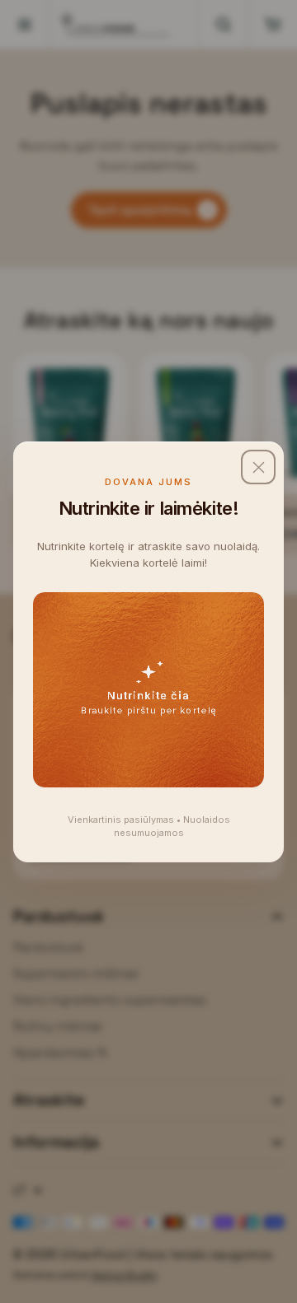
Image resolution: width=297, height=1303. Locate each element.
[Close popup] (258, 467)
